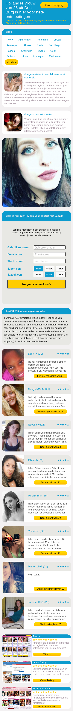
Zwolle (41, 50)
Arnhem (11, 56)
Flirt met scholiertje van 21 (50, 376)
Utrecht (57, 39)
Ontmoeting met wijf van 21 (50, 411)
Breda (40, 45)
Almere (27, 45)
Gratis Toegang (54, 5)
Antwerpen (12, 45)
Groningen (26, 50)
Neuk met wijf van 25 (50, 624)
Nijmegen (38, 56)
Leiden (24, 56)
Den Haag (54, 45)
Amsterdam (25, 39)
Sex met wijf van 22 (50, 553)
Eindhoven (54, 56)
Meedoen (11, 62)
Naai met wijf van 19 (50, 518)
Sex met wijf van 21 (50, 482)
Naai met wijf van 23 (50, 447)
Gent (53, 50)
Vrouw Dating (47, 680)
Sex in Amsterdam (47, 706)
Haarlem (11, 50)
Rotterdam (42, 39)
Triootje (47, 654)
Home (10, 39)
